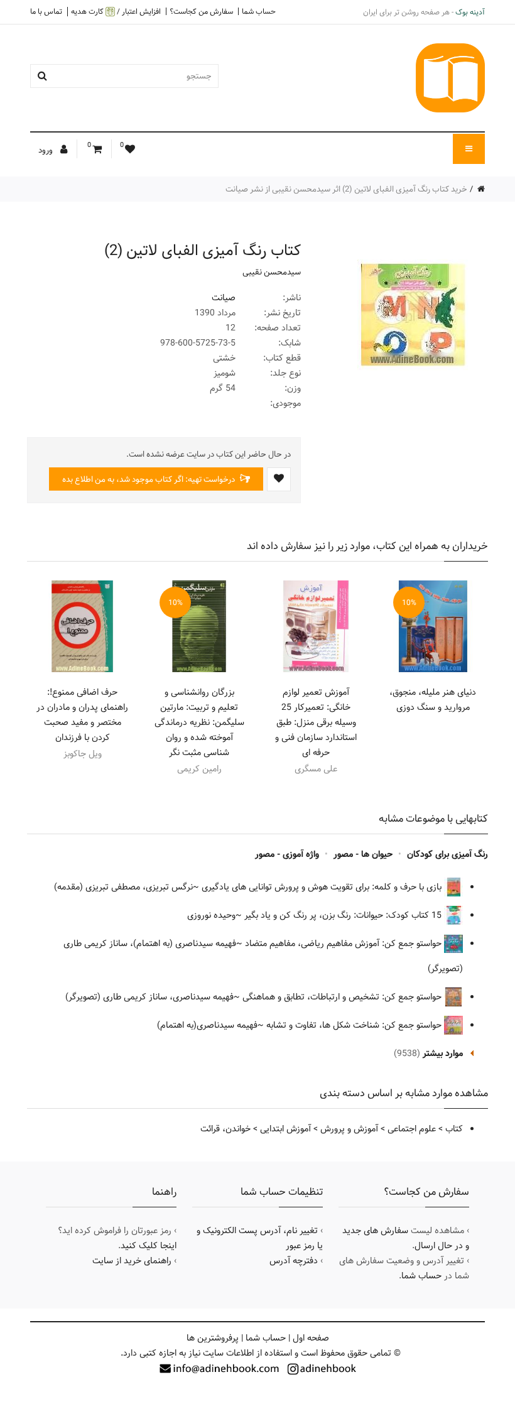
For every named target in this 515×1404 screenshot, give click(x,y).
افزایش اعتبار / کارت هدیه (116, 11)
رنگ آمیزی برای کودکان (447, 854)
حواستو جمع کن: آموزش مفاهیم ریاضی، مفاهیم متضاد (344, 943)
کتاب (454, 1128)
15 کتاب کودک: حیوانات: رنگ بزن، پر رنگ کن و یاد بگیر (344, 915)
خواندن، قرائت (225, 1128)
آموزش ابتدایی (285, 1128)
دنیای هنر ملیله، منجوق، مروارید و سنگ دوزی (432, 700)
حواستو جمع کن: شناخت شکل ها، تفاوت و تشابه (355, 1025)
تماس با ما (46, 11)
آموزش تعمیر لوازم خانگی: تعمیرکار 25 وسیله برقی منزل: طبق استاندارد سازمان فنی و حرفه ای (316, 722)
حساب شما (259, 11)
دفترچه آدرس (293, 1260)
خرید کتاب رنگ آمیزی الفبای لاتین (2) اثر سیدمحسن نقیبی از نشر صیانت (346, 189)
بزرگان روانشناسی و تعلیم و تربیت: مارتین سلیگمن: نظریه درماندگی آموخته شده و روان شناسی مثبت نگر (199, 722)
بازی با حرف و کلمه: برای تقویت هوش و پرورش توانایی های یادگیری (323, 887)
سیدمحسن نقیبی (271, 272)
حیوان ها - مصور (363, 854)
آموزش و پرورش (349, 1128)
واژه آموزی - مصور (287, 854)
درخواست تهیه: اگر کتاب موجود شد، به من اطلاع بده (149, 479)
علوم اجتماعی (412, 1128)
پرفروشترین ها (213, 1338)
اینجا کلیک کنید (148, 1245)
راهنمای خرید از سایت (131, 1260)
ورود (46, 150)
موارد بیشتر (443, 1053)
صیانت (224, 297)
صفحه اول (311, 1338)
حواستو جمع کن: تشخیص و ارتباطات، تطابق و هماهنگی (343, 996)
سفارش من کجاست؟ (201, 11)
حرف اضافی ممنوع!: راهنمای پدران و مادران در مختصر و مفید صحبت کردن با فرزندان (82, 715)
